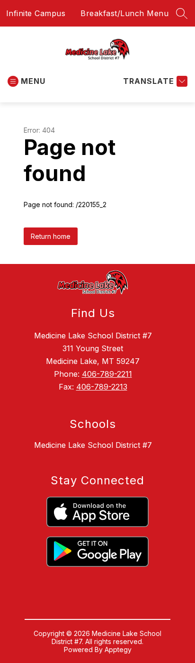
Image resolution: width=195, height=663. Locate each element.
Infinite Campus (36, 13)
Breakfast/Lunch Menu (124, 13)
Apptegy (118, 649)
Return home (51, 236)
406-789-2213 (101, 386)
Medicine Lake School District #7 (93, 445)
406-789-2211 (107, 374)
